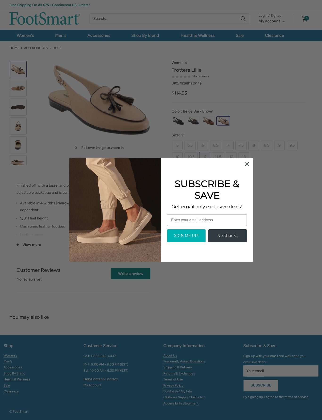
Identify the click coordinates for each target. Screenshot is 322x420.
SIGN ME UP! (186, 235)
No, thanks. (227, 235)
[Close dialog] (247, 164)
